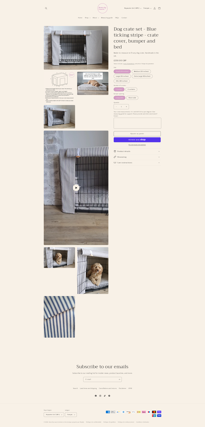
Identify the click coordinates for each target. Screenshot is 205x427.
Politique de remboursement (126, 422)
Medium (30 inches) (141, 71)
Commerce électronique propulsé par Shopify (71, 422)
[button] (46, 8)
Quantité (116, 102)
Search (75, 388)
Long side (119, 98)
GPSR (130, 388)
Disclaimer (122, 388)
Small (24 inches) (122, 71)
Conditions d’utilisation (142, 422)
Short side (132, 98)
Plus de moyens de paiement (137, 144)
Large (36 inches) (122, 76)
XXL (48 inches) (121, 81)
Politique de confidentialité (93, 422)
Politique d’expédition (109, 422)
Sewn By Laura (53, 422)
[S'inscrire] (119, 379)
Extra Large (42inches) (142, 76)
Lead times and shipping (88, 388)
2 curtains (131, 89)
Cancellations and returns (108, 388)
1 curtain (119, 89)
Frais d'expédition (129, 63)
